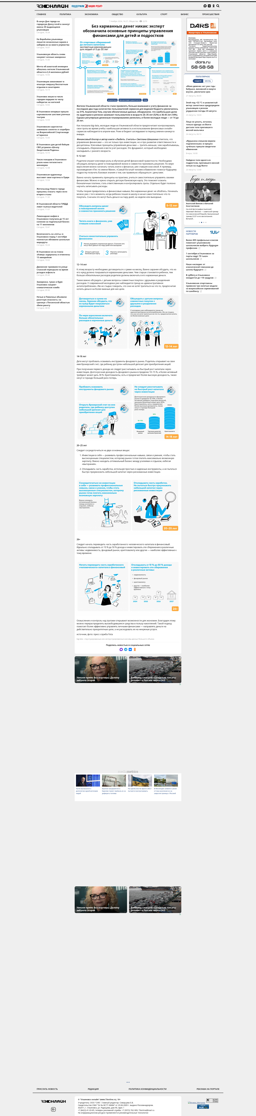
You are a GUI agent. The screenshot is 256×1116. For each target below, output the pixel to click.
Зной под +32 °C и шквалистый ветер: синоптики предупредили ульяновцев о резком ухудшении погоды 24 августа (202, 106)
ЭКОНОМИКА (91, 14)
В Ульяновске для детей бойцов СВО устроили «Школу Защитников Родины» (53, 147)
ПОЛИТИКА (65, 14)
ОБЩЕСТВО (117, 14)
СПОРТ (164, 14)
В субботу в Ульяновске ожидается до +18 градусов (200, 276)
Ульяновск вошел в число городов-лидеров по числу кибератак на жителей (50, 99)
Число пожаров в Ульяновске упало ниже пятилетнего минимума (52, 162)
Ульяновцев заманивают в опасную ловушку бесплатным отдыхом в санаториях (52, 84)
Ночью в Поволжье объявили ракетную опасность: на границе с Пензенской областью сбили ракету (53, 301)
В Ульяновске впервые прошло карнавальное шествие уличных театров (53, 114)
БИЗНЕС (185, 14)
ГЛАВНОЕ (41, 14)
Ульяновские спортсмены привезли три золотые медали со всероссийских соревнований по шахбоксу (202, 287)
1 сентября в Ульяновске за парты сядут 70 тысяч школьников (200, 256)
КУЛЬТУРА (142, 14)
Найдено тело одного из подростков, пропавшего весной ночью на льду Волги (202, 163)
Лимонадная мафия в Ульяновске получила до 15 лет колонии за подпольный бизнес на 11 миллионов (53, 220)
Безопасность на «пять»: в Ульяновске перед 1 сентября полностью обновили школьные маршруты (53, 238)
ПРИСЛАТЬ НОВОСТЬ (47, 1089)
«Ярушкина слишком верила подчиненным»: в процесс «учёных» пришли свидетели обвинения (201, 145)
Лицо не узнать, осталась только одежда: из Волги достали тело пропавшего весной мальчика (199, 125)
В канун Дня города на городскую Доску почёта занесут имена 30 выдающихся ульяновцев (53, 25)
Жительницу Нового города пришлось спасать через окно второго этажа (52, 191)
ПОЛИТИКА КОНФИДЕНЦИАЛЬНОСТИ (148, 1089)
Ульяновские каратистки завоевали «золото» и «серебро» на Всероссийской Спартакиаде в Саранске (53, 130)
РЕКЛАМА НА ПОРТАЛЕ (208, 1089)
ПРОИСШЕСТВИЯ (210, 14)
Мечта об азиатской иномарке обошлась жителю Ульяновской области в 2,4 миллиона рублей (53, 69)
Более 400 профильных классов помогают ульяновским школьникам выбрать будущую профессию (202, 244)
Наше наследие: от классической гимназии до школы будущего (199, 267)
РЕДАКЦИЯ (93, 1089)
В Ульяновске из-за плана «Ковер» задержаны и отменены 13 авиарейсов (53, 254)
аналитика (112, 100)
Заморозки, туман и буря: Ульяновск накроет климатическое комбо (50, 284)
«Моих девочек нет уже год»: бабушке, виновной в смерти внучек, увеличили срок (201, 89)
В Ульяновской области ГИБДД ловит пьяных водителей (52, 205)
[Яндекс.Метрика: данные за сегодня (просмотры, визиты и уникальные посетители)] (196, 1102)
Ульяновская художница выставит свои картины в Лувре (53, 176)
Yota (145, 100)
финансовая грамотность (130, 100)
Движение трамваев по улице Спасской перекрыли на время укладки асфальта (52, 269)
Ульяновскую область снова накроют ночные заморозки (51, 55)
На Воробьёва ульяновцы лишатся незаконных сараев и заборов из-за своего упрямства (53, 42)
